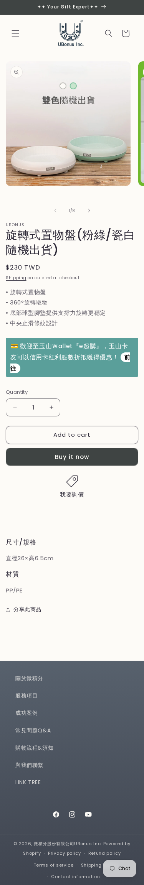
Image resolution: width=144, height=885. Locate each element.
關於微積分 (29, 678)
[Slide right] (89, 210)
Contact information (75, 876)
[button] (15, 33)
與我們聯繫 (29, 765)
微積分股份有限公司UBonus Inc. (68, 844)
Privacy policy (64, 853)
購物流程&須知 (34, 748)
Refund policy (104, 853)
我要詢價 (72, 494)
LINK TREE (28, 782)
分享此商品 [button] (27, 609)
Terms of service (54, 865)
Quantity (17, 392)
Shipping (16, 278)
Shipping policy (99, 865)
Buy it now (72, 457)
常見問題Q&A (33, 730)
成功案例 (26, 713)
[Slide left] (55, 210)
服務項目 (26, 695)
